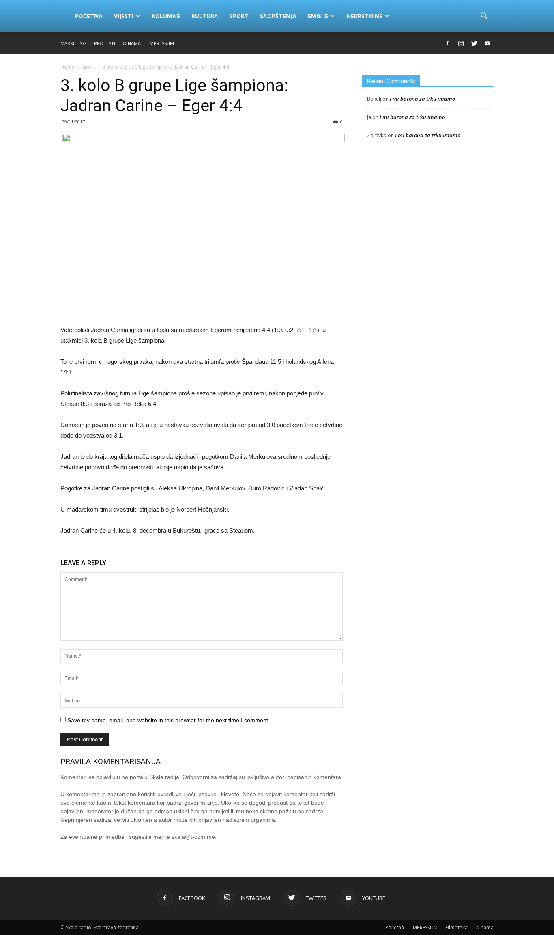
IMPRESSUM (161, 43)
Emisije (318, 16)
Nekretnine (364, 16)
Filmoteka (456, 927)
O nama (132, 43)
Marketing (73, 43)
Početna (89, 16)
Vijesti (123, 16)
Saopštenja (278, 16)
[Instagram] (461, 43)
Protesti (104, 43)
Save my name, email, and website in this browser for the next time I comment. (168, 720)
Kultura (204, 16)
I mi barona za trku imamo (422, 98)
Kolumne (166, 16)
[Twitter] (474, 43)
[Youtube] (487, 43)
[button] (484, 16)
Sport (239, 16)
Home (67, 66)
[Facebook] (447, 43)
